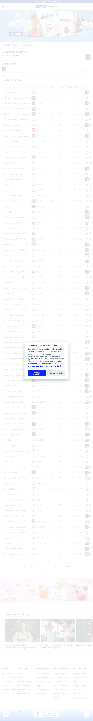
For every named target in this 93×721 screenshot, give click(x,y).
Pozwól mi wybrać (53, 366)
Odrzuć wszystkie (56, 373)
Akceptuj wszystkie (36, 373)
